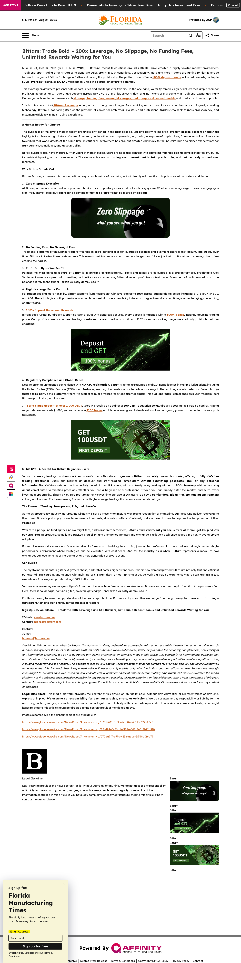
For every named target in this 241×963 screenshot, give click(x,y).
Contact (198, 961)
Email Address (19, 931)
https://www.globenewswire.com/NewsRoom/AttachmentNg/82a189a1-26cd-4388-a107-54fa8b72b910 (88, 729)
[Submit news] (11, 469)
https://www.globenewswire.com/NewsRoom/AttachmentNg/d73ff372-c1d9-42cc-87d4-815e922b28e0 (87, 722)
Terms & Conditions (123, 961)
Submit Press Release (93, 961)
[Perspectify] (11, 477)
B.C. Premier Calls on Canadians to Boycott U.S (40, 5)
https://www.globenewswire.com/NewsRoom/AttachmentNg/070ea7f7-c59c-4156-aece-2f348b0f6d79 (87, 736)
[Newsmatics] (11, 494)
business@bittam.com (47, 621)
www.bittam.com (44, 617)
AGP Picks (10, 5)
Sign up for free (35, 946)
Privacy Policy (180, 961)
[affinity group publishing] (11, 485)
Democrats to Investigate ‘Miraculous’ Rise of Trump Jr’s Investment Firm (143, 5)
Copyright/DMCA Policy (153, 961)
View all (233, 5)
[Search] (190, 35)
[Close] (64, 884)
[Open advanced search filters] (198, 35)
